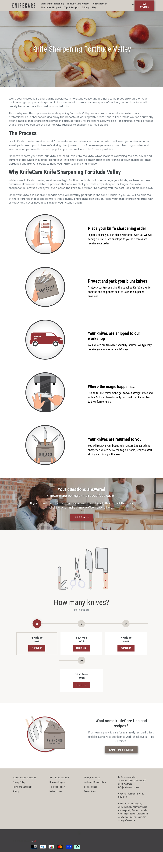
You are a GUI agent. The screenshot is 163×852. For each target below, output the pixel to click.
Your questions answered (24, 777)
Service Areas (90, 791)
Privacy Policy (19, 782)
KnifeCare (25, 841)
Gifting (16, 791)
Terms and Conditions (22, 787)
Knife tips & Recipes (121, 749)
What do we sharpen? (59, 777)
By (32, 841)
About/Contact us (92, 777)
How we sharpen (57, 782)
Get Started (144, 5)
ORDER (37, 648)
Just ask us (81, 517)
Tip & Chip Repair (57, 787)
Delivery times (56, 791)
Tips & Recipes (90, 787)
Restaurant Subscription (95, 782)
